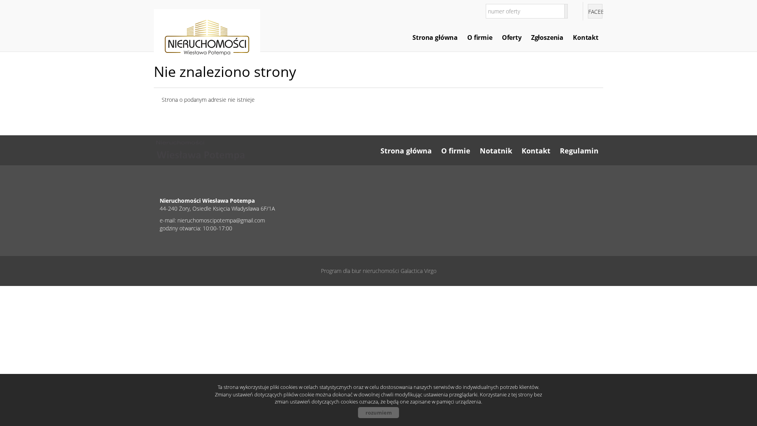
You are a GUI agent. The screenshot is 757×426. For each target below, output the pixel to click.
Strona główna (435, 37)
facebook (595, 11)
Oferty (512, 37)
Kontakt (586, 37)
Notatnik (496, 150)
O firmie (479, 37)
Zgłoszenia (547, 37)
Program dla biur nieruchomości (361, 271)
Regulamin (579, 150)
